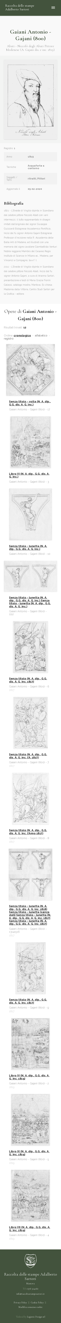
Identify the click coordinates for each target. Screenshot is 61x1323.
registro (9, 338)
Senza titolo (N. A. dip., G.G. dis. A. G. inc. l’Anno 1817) (28, 832)
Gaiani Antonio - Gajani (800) (30, 35)
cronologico (22, 335)
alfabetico (41, 335)
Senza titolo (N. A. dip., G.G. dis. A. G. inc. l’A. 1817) (28, 756)
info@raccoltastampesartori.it (30, 1294)
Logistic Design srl (36, 1316)
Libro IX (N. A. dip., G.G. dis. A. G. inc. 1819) (29, 1153)
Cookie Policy (37, 1302)
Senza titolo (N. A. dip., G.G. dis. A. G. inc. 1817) (28, 680)
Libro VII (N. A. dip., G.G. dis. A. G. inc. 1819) (29, 1229)
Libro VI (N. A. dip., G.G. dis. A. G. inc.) (29, 475)
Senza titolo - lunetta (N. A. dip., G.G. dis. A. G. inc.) (28, 548)
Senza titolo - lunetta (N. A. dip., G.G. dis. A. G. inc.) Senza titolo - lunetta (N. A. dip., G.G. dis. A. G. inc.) (30, 602)
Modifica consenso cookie (30, 1307)
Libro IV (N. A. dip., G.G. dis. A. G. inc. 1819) (29, 1077)
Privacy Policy (20, 1302)
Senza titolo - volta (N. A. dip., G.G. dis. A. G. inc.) (30, 403)
